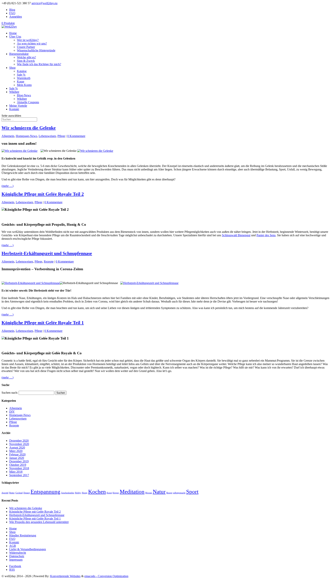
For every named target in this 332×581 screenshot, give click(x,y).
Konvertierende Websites (65, 576)
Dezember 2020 (19, 440)
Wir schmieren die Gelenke (29, 127)
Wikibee (14, 91)
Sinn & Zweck (26, 60)
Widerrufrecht (17, 552)
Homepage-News (26, 136)
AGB (12, 545)
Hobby (78, 493)
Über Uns (15, 36)
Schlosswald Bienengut (236, 235)
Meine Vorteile (18, 105)
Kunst (109, 493)
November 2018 (19, 468)
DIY (12, 411)
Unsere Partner (26, 47)
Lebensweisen (47, 136)
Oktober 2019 (17, 464)
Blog (12, 9)
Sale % (21, 74)
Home (13, 33)
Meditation (132, 491)
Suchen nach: (10, 392)
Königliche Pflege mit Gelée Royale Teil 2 (43, 194)
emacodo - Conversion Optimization (106, 576)
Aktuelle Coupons (28, 102)
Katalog (22, 71)
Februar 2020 (17, 454)
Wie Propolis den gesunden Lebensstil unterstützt (39, 522)
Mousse (148, 493)
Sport (192, 491)
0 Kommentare (76, 136)
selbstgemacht (179, 493)
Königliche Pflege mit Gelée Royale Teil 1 (43, 322)
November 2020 (19, 444)
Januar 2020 (16, 458)
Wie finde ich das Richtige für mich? (39, 64)
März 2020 (15, 451)
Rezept (169, 493)
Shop (12, 67)
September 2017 (19, 475)
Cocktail (19, 493)
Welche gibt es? (26, 57)
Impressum (15, 559)
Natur (159, 491)
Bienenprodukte (19, 53)
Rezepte (49, 261)
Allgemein (8, 136)
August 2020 (17, 447)
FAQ (12, 13)
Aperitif (5, 493)
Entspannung (45, 491)
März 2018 (15, 471)
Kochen (97, 491)
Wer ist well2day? (28, 40)
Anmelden (15, 16)
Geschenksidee (67, 493)
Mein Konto (24, 85)
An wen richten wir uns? (32, 43)
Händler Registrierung (22, 535)
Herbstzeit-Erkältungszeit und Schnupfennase (47, 253)
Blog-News (24, 95)
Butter (12, 493)
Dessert (26, 493)
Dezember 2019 (19, 461)
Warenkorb (23, 78)
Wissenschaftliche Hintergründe (36, 50)
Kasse (20, 81)
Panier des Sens (266, 235)
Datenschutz (16, 556)
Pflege (61, 136)
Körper (116, 493)
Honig (84, 493)
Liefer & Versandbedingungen (27, 549)
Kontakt (14, 109)
